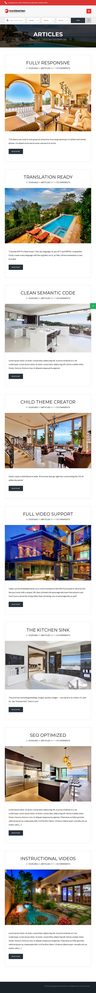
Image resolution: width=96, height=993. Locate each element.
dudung (33, 68)
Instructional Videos (48, 858)
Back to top (86, 986)
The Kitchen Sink (48, 630)
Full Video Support (48, 514)
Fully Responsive (48, 62)
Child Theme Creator (48, 402)
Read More (16, 151)
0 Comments (63, 68)
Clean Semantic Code (48, 293)
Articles (45, 68)
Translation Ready (48, 177)
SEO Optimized (48, 735)
